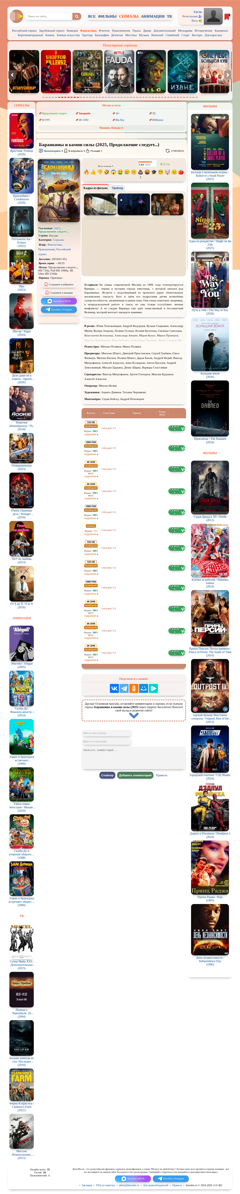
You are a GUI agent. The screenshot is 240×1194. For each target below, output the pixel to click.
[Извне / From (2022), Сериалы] (119, 92)
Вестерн (197, 35)
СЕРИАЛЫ (129, 16)
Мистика (131, 35)
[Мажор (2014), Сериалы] (182, 92)
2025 (57, 228)
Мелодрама (185, 30)
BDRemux (157, 120)
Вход (195, 20)
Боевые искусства (68, 35)
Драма (147, 30)
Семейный (172, 35)
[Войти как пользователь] (213, 16)
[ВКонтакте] (114, 688)
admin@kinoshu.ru (129, 1185)
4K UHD (83, 120)
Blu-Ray (120, 120)
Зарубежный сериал (51, 30)
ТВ (169, 16)
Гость (198, 12)
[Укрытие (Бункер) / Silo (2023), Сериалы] (87, 92)
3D (153, 113)
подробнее (90, 434)
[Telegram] (124, 688)
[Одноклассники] (133, 688)
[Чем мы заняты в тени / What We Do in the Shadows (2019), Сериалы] (214, 92)
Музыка (144, 35)
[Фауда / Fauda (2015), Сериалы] (55, 92)
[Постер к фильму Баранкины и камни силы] (59, 221)
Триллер (87, 35)
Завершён (84, 113)
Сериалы (58, 239)
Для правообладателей (155, 1185)
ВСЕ (92, 16)
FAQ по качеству (105, 1185)
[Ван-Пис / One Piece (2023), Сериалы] (150, 92)
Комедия (72, 30)
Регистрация (190, 16)
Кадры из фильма (95, 188)
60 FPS (46, 120)
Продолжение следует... (55, 113)
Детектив (117, 35)
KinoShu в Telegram (61, 309)
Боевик (50, 35)
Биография (102, 35)
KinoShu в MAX (61, 301)
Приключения (121, 30)
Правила (161, 775)
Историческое (203, 30)
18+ (118, 113)
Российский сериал (24, 30)
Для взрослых (213, 35)
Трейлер (117, 188)
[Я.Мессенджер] (153, 688)
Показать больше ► (112, 127)
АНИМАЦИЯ (152, 16)
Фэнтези (104, 30)
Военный (157, 35)
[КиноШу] (16, 16)
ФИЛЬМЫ (107, 16)
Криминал (221, 30)
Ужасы (136, 30)
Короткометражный (30, 35)
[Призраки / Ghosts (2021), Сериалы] (24, 92)
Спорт (186, 35)
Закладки (87, 1185)
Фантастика (88, 30)
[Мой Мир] (143, 688)
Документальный (164, 30)
